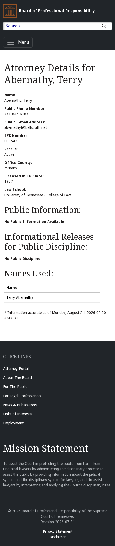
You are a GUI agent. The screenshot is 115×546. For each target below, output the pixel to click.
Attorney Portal (16, 368)
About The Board (17, 377)
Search (13, 25)
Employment (13, 423)
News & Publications (20, 405)
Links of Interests (17, 414)
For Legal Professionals (22, 396)
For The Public (15, 386)
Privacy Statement (57, 531)
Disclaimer (57, 537)
